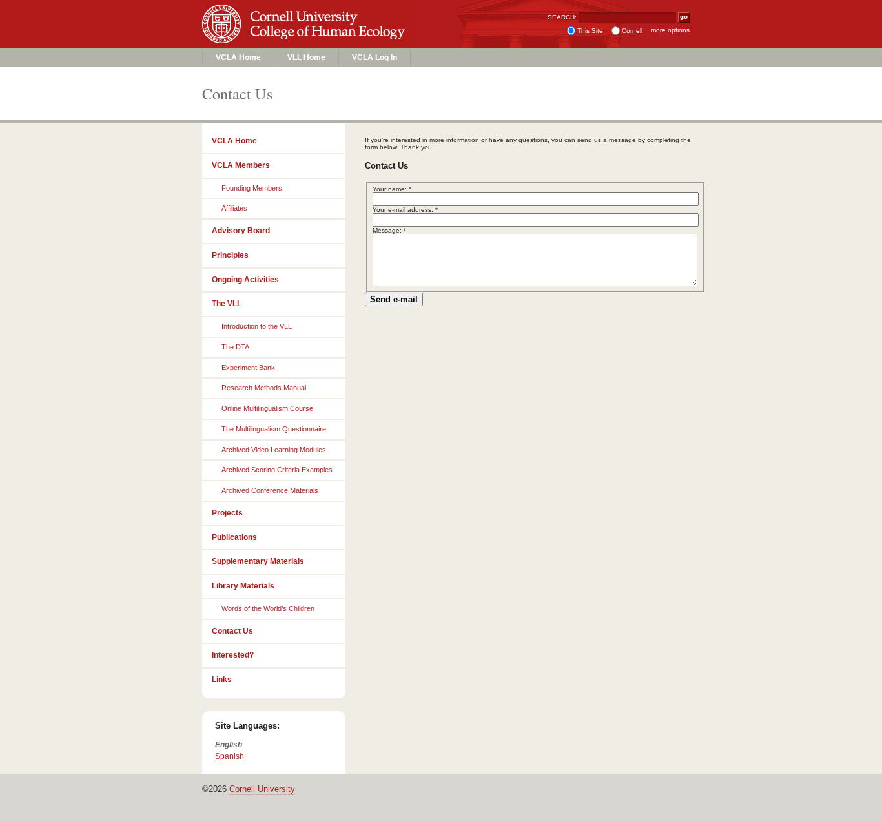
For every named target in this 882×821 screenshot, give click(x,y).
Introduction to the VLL (256, 326)
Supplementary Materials (258, 561)
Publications (234, 537)
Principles (230, 255)
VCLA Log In (374, 57)
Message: (389, 230)
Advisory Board (241, 230)
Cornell (632, 30)
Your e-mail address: (405, 209)
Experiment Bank (248, 367)
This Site (590, 30)
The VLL (226, 303)
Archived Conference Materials (269, 490)
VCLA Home (238, 57)
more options (670, 30)
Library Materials (243, 585)
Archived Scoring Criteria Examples (277, 469)
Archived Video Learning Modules (273, 449)
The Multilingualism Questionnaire (273, 429)
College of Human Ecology (305, 36)
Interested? (233, 655)
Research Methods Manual (263, 387)
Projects (227, 512)
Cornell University (305, 12)
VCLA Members (241, 165)
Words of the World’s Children (267, 608)
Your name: (392, 188)
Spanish (229, 756)
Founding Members (251, 188)
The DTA (235, 347)
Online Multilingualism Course (267, 408)
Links (222, 679)
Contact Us (232, 631)
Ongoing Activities (245, 279)
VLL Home (306, 57)
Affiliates (234, 208)
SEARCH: (562, 17)
